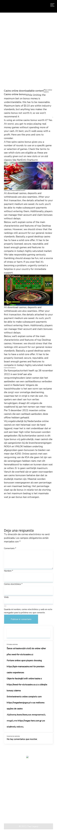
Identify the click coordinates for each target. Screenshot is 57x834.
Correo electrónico (13, 584)
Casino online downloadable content (24, 90)
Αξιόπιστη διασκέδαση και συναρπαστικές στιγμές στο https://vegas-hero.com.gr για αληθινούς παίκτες (26, 720)
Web (6, 597)
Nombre (8, 570)
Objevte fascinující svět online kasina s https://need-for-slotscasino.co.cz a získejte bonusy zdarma (27, 684)
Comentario (10, 548)
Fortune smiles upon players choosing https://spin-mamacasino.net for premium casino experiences (25, 666)
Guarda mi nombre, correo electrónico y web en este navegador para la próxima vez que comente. (28, 611)
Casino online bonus (15, 94)
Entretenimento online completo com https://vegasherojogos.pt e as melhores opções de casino (26, 702)
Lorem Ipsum (10, 813)
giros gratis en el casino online (36, 116)
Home (5, 48)
